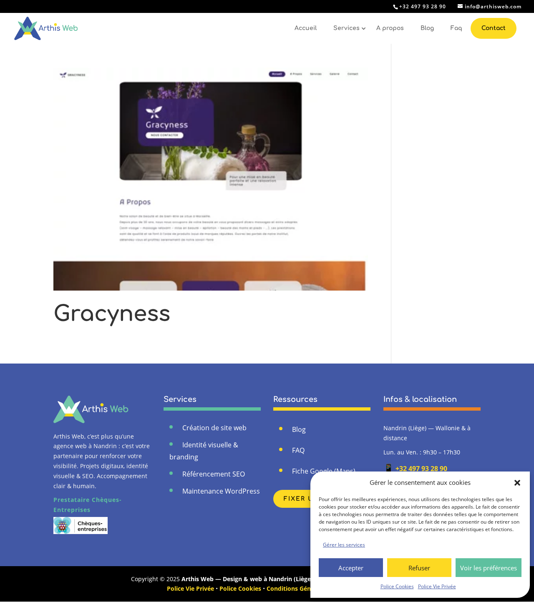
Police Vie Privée (437, 586)
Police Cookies (397, 586)
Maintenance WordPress (221, 491)
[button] (517, 483)
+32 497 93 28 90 (415, 468)
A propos (390, 28)
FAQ (298, 450)
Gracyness (111, 314)
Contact (493, 28)
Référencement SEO (213, 474)
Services (346, 28)
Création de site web (214, 427)
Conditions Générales (297, 588)
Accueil (306, 28)
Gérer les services (344, 544)
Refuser (419, 568)
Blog (427, 28)
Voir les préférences (488, 568)
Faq (456, 28)
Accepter (350, 568)
